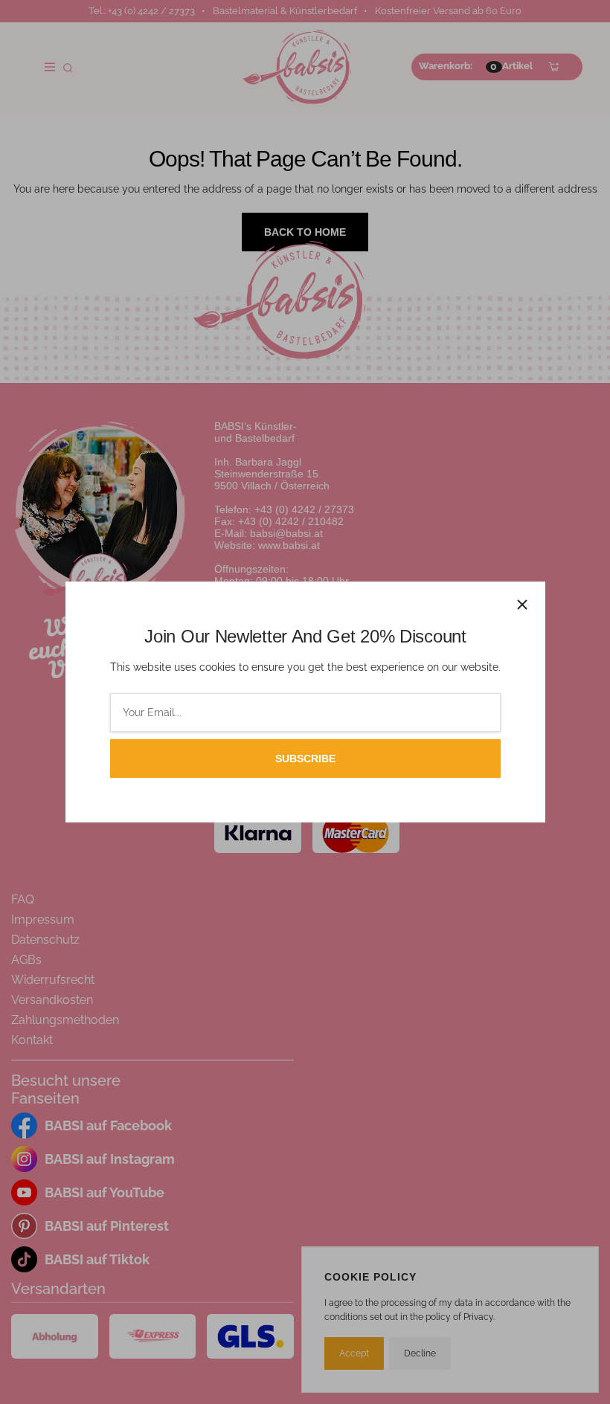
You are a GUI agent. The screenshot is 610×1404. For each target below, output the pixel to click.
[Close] (522, 604)
